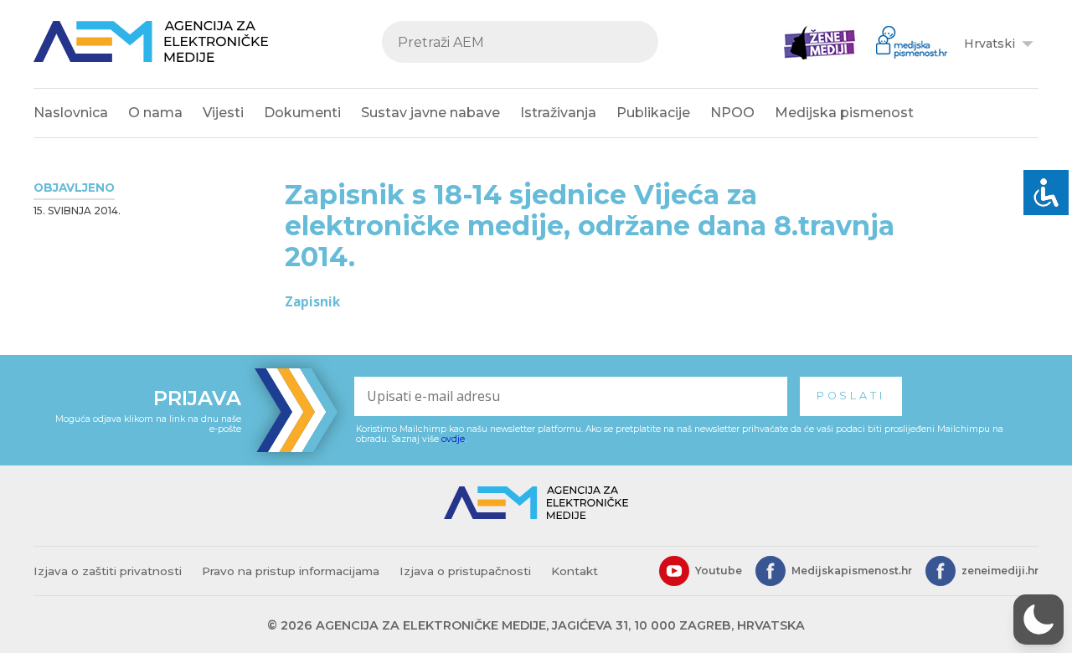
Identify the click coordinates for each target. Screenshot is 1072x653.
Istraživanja (558, 113)
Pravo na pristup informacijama (290, 571)
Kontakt (574, 571)
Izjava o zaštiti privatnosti (108, 571)
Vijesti (223, 113)
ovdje (453, 439)
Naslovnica (71, 113)
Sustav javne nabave (430, 113)
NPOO (732, 113)
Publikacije (653, 113)
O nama (155, 113)
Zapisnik (312, 301)
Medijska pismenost (844, 113)
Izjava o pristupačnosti (465, 571)
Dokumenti (302, 113)
